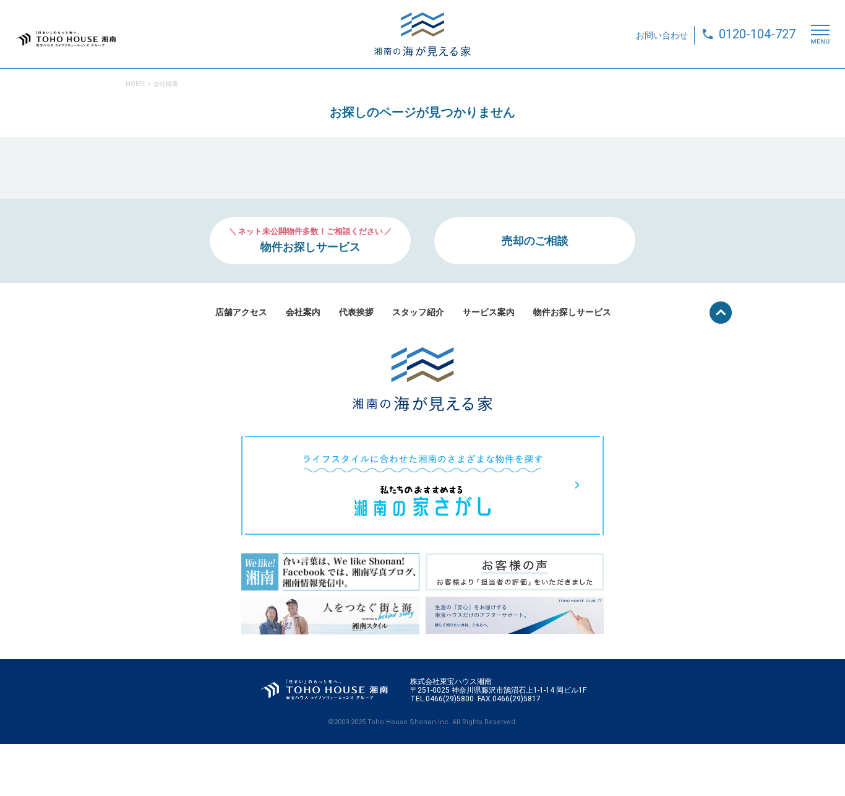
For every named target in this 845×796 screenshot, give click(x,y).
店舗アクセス (241, 312)
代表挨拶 (356, 312)
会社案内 (303, 312)
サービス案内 (489, 312)
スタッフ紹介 (418, 312)
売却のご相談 (535, 240)
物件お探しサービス (572, 312)
